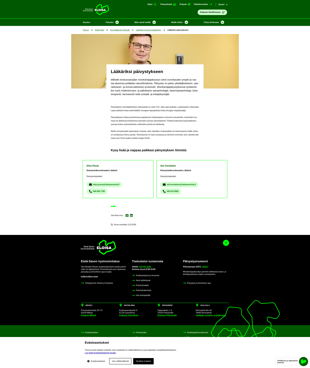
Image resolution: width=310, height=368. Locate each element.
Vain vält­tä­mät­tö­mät (120, 361)
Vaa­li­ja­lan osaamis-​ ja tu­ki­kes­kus (211, 315)
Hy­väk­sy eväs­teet (143, 361)
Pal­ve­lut (109, 22)
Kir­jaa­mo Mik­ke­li (88, 315)
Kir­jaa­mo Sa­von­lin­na (128, 315)
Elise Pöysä (93, 165)
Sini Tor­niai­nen (168, 165)
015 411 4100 (145, 267)
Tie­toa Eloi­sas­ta (211, 22)
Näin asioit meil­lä (142, 22)
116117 (205, 267)
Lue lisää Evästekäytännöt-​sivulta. (100, 353)
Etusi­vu (86, 22)
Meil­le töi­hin (177, 22)
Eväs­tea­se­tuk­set (98, 361)
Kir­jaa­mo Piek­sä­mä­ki (167, 315)
